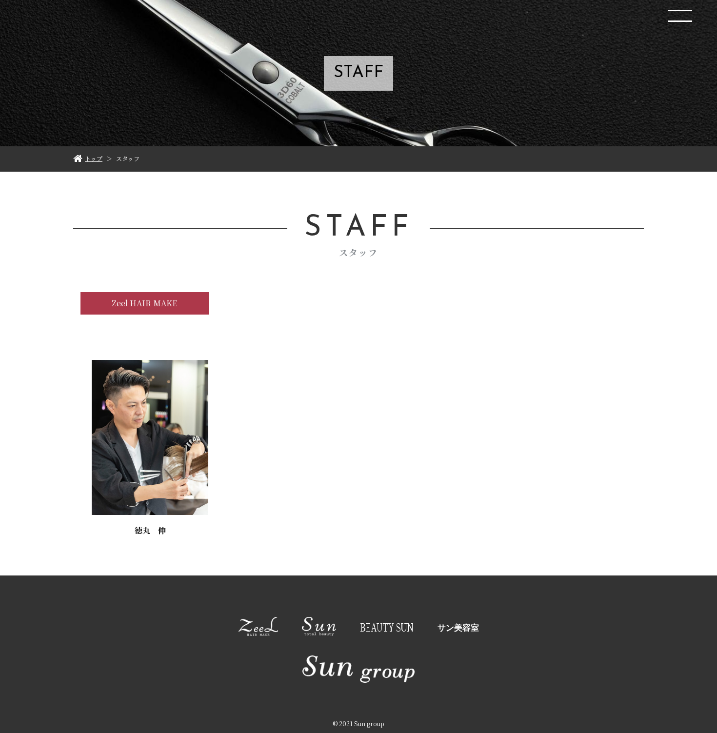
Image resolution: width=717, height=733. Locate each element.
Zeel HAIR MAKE (144, 303)
